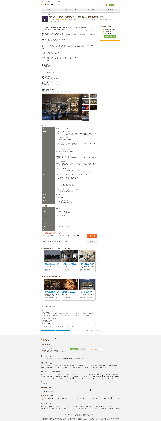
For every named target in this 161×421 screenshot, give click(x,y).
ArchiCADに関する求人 (78, 378)
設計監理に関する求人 (68, 381)
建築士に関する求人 (67, 324)
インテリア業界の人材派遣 (105, 398)
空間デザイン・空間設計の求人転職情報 (63, 330)
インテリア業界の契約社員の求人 (61, 398)
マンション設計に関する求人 (107, 380)
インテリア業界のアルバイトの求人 (77, 398)
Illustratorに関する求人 (97, 376)
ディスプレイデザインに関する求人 (56, 381)
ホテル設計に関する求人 (105, 374)
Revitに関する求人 (69, 378)
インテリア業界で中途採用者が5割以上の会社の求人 (83, 410)
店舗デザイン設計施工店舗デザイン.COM (71, 418)
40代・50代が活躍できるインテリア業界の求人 (67, 408)
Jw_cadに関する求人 (50, 378)
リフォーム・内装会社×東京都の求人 (49, 318)
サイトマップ (70, 358)
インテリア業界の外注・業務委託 (91, 398)
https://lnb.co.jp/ (59, 229)
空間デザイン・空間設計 (73, 19)
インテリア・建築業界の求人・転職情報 (48, 330)
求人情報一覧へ (91, 236)
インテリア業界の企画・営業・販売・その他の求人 (78, 367)
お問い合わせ (64, 358)
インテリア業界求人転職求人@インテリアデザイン (98, 418)
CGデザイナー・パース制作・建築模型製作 (99, 19)
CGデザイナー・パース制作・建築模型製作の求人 (96, 365)
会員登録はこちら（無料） (110, 36)
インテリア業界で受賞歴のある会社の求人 (63, 410)
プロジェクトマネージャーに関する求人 (82, 381)
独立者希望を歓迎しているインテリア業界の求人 (88, 408)
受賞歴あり (58, 19)
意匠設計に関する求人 (85, 380)
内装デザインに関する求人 (61, 326)
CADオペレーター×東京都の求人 (64, 315)
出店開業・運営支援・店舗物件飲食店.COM (56, 418)
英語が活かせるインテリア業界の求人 (93, 406)
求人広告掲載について (79, 358)
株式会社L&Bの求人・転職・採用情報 (62, 226)
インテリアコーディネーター (87, 19)
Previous (42, 262)
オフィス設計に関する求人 (91, 324)
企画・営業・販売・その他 (54, 21)
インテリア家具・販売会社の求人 (97, 390)
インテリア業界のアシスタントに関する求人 (63, 374)
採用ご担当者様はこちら (95, 349)
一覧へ (96, 276)
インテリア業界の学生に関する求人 (92, 374)
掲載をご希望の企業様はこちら (100, 4)
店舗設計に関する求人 (46, 324)
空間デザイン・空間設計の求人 (47, 365)
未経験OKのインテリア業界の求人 (47, 406)
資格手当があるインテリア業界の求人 (107, 408)
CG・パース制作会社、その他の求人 (48, 391)
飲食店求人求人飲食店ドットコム (84, 418)
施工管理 (79, 19)
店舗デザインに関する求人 (49, 326)
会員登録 (111, 4)
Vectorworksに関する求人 (78, 374)
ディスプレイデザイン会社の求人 (112, 390)
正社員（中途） (52, 19)
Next (97, 262)
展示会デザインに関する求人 (61, 380)
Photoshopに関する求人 (108, 376)
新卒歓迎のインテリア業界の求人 (62, 406)
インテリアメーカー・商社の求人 (83, 390)
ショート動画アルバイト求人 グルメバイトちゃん (105, 419)
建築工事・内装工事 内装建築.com (71, 419)
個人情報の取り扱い (51, 358)
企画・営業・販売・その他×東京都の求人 (81, 315)
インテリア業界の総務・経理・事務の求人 (98, 367)
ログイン (117, 4)
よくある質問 (43, 358)
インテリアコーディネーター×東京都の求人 (78, 313)
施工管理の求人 (66, 365)
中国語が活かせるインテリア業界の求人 (110, 406)
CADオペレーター (111, 19)
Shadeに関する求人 (60, 378)
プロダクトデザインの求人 (61, 367)
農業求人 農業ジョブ (93, 419)
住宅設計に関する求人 (67, 376)
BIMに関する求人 (44, 383)
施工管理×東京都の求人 (63, 313)
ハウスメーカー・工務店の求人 (69, 390)
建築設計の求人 (58, 365)
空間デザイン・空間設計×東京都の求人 (50, 313)
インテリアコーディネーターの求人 (77, 365)
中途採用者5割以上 (65, 19)
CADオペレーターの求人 (112, 365)
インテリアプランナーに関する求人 (99, 381)
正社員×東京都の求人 (46, 321)
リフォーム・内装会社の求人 (55, 390)
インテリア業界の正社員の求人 (47, 398)
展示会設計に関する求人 (49, 380)
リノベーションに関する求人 (46, 374)
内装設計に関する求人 (57, 324)
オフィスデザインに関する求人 (78, 324)
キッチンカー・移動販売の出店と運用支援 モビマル (57, 419)
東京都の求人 (44, 310)
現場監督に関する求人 (78, 376)
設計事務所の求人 (44, 390)
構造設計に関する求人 (95, 380)
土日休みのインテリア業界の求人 (77, 406)
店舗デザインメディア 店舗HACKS (83, 419)
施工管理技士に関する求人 (73, 326)
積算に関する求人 (87, 376)
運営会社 (58, 358)
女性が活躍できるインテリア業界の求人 (49, 408)
